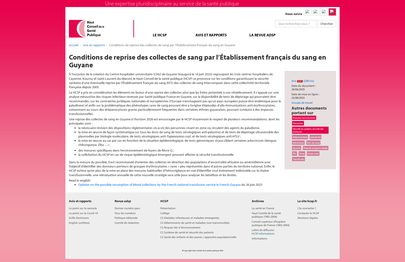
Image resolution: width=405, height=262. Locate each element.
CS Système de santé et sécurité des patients (187, 232)
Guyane (296, 148)
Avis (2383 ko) (303, 81)
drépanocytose (300, 137)
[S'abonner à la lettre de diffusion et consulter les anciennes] (332, 12)
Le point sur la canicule (83, 208)
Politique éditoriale (126, 218)
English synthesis (79, 222)
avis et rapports (211, 35)
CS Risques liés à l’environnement (180, 227)
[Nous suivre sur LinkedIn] (307, 12)
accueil (73, 45)
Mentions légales (307, 218)
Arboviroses (298, 142)
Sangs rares (313, 153)
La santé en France (263, 208)
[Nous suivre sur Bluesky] (316, 12)
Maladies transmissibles (304, 117)
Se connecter (306, 208)
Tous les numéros (125, 213)
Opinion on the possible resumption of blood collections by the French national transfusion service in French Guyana (159, 184)
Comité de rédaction (127, 222)
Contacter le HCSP (308, 213)
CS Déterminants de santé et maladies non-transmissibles (195, 222)
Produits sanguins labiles (316, 148)
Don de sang (313, 142)
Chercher (326, 24)
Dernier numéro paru (127, 208)
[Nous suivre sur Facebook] (324, 12)
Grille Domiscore (79, 218)
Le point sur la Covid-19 (83, 213)
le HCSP (160, 35)
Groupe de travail (302, 102)
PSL (294, 153)
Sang (301, 153)
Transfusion (298, 159)
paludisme (315, 137)
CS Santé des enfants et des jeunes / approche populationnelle (198, 237)
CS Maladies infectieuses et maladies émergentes (189, 218)
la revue (262, 35)
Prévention (298, 123)
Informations (259, 238)
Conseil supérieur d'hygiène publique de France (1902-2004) (270, 223)
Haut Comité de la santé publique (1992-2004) (266, 214)
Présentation (168, 208)
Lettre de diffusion (263, 231)
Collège (164, 213)
